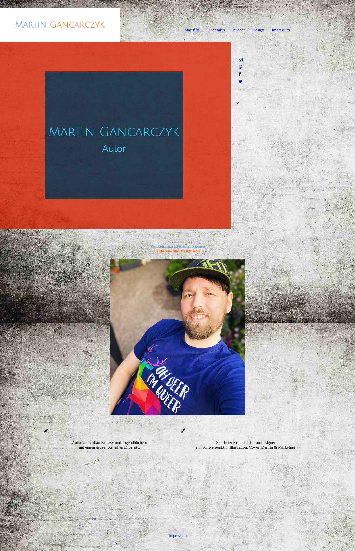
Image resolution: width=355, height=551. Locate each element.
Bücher (239, 30)
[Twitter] (240, 81)
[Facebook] (240, 74)
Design (258, 30)
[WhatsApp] (240, 67)
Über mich (216, 30)
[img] (60, 21)
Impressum (281, 30)
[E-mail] (241, 59)
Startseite (192, 30)
